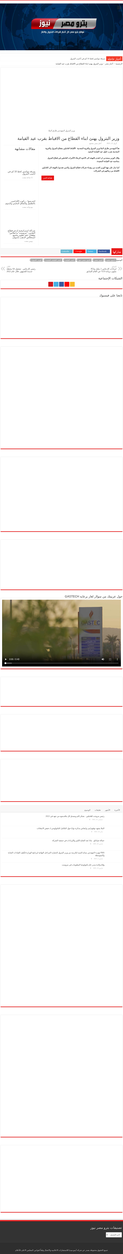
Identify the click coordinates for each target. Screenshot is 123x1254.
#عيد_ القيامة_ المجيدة (53, 260)
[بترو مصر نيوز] (61, 26)
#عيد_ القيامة (69, 260)
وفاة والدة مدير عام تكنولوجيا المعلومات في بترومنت (83, 865)
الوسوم (87, 810)
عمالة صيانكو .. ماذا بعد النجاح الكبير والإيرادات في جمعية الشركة (78, 840)
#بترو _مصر (98, 260)
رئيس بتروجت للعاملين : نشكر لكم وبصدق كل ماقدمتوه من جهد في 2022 (75, 816)
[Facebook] (61, 284)
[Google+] (66, 284)
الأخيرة (117, 810)
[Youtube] (50, 284)
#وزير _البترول (37, 260)
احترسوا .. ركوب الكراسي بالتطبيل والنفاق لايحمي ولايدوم (20, 202)
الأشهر (107, 810)
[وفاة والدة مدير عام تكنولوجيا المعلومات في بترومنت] (113, 869)
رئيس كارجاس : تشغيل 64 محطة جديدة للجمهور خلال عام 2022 (21, 269)
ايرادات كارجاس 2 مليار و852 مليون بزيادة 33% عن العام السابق (101, 269)
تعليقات (98, 810)
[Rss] (72, 284)
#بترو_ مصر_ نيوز (84, 260)
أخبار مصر (109, 64)
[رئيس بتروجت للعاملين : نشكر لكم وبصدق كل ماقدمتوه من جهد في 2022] (113, 820)
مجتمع (91, 143)
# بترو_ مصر (111, 260)
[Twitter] (56, 284)
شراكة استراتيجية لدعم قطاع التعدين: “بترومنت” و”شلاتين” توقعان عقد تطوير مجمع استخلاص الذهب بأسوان (21, 234)
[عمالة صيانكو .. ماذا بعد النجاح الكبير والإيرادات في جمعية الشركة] (113, 844)
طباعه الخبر (47, 178)
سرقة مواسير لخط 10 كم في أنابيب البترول (87, 58)
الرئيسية (119, 64)
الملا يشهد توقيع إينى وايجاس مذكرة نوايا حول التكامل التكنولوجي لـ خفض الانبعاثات (70, 828)
